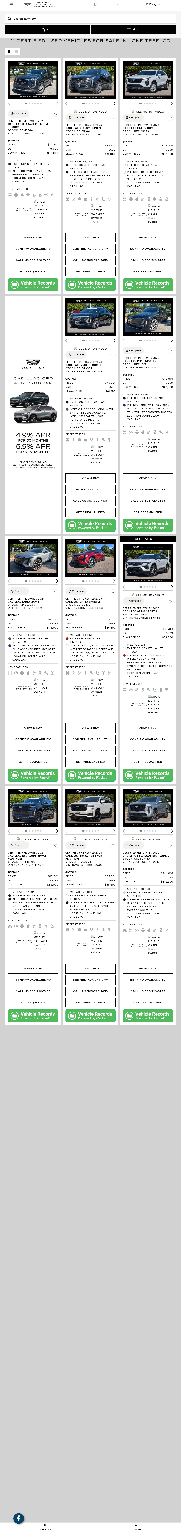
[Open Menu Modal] (11, 4)
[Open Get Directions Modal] (118, 4)
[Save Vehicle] (55, 114)
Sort (50, 29)
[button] (57, 103)
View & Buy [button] (33, 237)
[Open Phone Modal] (95, 4)
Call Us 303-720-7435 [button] (33, 260)
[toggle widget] (18, 1518)
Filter (136, 29)
